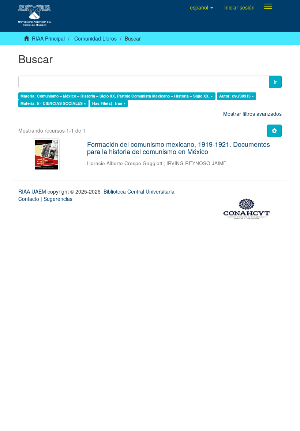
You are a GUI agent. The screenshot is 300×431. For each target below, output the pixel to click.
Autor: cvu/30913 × (236, 96)
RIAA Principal (48, 38)
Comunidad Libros (95, 38)
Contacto (28, 198)
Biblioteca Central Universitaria (139, 191)
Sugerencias (58, 198)
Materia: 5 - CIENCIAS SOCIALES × (53, 103)
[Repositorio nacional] (249, 207)
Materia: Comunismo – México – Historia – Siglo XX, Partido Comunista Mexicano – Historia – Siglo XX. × (116, 96)
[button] (201, 7)
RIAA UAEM (33, 191)
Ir (275, 81)
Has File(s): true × (108, 103)
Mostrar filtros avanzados (252, 113)
